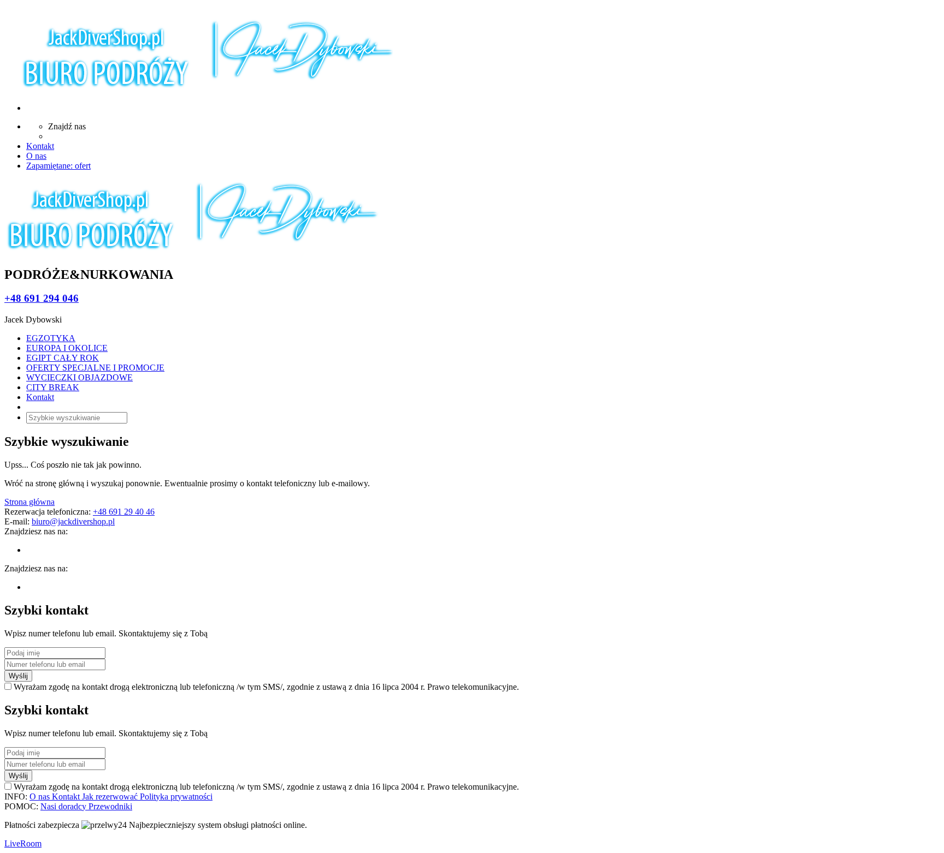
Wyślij (18, 676)
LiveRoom (23, 843)
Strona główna (29, 501)
